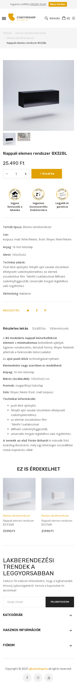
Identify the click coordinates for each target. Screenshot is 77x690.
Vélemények (59, 328)
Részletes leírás (15, 328)
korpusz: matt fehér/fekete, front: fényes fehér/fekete (37, 239)
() (68, 18)
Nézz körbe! (57, 4)
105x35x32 (19, 255)
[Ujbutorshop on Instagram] (38, 677)
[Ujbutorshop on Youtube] (48, 677)
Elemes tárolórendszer (37, 227)
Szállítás (39, 328)
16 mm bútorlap (22, 247)
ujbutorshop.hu (38, 669)
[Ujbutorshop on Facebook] (27, 677)
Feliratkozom (60, 601)
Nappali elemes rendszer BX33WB (18, 522)
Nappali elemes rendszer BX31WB (56, 522)
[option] (9, 139)
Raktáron (25, 293)
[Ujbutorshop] (22, 18)
